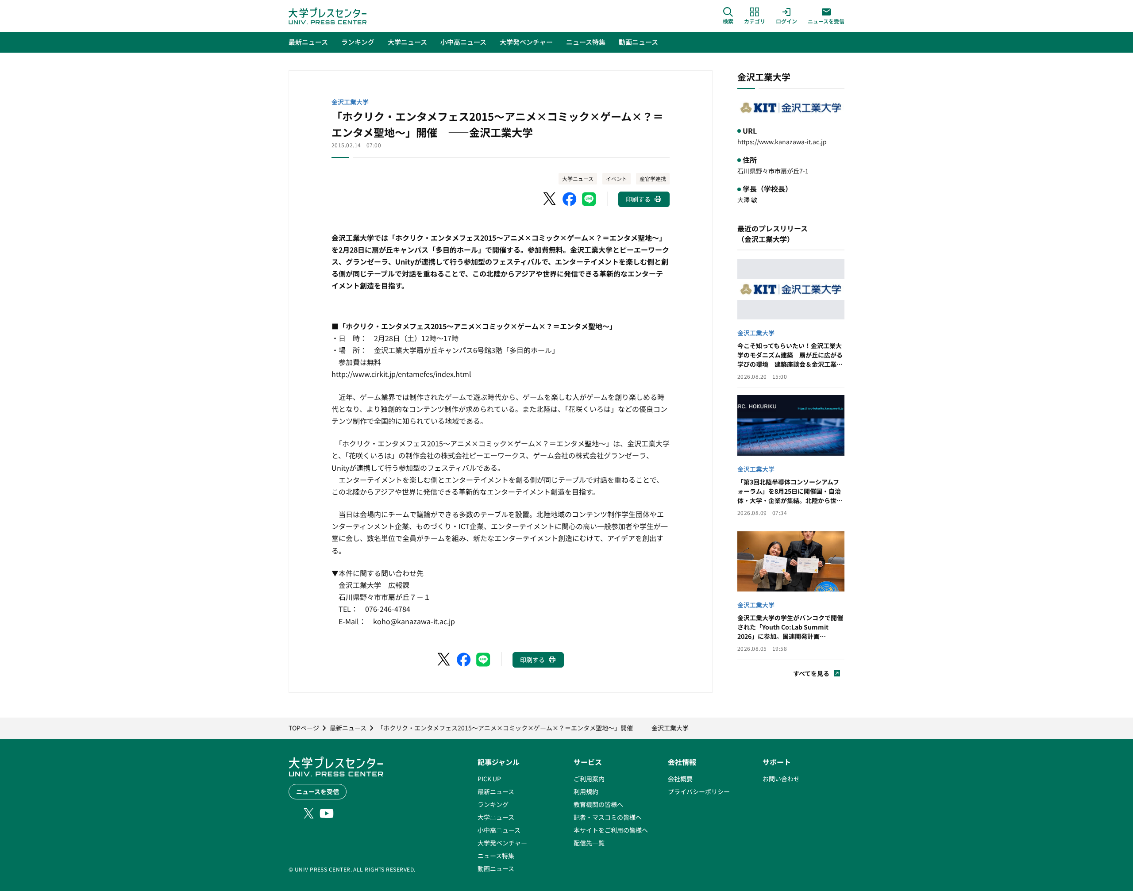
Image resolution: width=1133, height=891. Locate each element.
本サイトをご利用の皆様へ (611, 830)
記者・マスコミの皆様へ (608, 817)
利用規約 (586, 791)
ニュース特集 (496, 855)
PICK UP (489, 778)
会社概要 (680, 778)
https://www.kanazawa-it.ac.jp (782, 141)
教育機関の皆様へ (598, 804)
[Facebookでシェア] (570, 199)
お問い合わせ (781, 778)
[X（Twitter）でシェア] (550, 199)
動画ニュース (496, 868)
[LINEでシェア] (589, 199)
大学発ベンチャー (502, 842)
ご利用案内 (589, 778)
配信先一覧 (589, 842)
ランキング (493, 804)
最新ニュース (496, 791)
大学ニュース (577, 178)
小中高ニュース (499, 830)
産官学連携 (653, 178)
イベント (616, 178)
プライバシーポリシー (699, 791)
